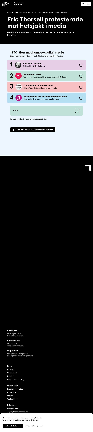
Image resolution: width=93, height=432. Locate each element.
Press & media (12, 386)
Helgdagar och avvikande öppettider (20, 356)
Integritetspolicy (13, 409)
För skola (10, 12)
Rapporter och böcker (15, 389)
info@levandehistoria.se (15, 346)
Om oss (10, 396)
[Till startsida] (5, 4)
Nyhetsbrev (11, 405)
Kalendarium (12, 373)
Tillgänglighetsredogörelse (17, 412)
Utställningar (12, 376)
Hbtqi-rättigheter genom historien (26, 12)
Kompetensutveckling (15, 380)
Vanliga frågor (12, 399)
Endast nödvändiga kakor (34, 426)
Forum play (11, 392)
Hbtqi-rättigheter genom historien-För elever (52, 12)
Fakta (9, 366)
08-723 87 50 (12, 344)
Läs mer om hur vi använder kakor (27, 420)
